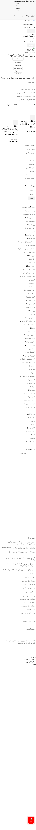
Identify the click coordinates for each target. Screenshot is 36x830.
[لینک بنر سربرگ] (18, 415)
